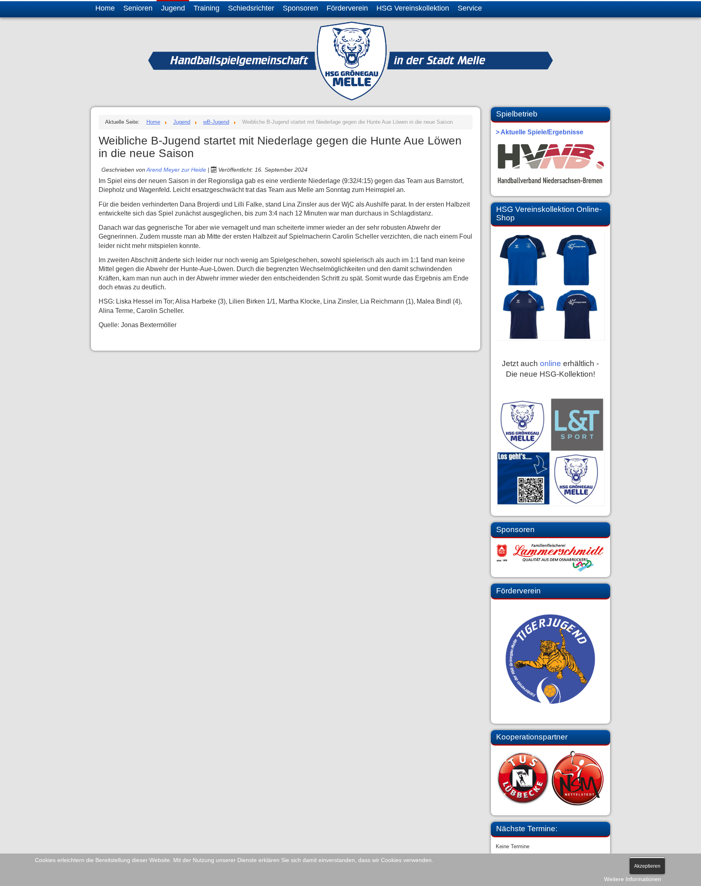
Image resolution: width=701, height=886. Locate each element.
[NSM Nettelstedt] (550, 778)
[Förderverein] (550, 659)
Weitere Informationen (632, 879)
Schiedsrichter (251, 8)
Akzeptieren (647, 866)
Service (470, 8)
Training (206, 8)
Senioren (138, 8)
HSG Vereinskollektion (412, 8)
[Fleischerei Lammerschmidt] (550, 557)
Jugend (173, 8)
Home (105, 8)
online (550, 363)
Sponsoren (300, 8)
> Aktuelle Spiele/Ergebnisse (539, 132)
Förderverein (347, 8)
